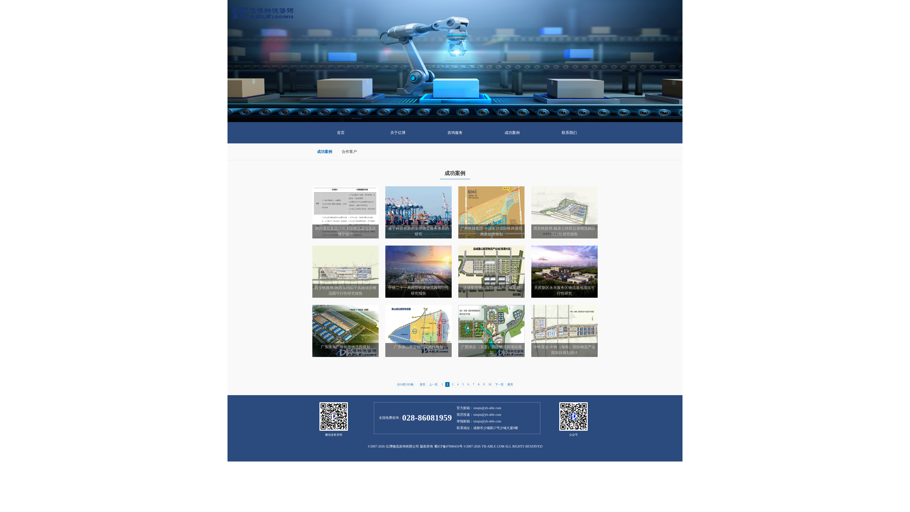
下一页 (499, 384)
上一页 (433, 384)
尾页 (510, 384)
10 (489, 384)
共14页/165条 (405, 384)
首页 (422, 384)
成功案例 (324, 152)
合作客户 (349, 152)
